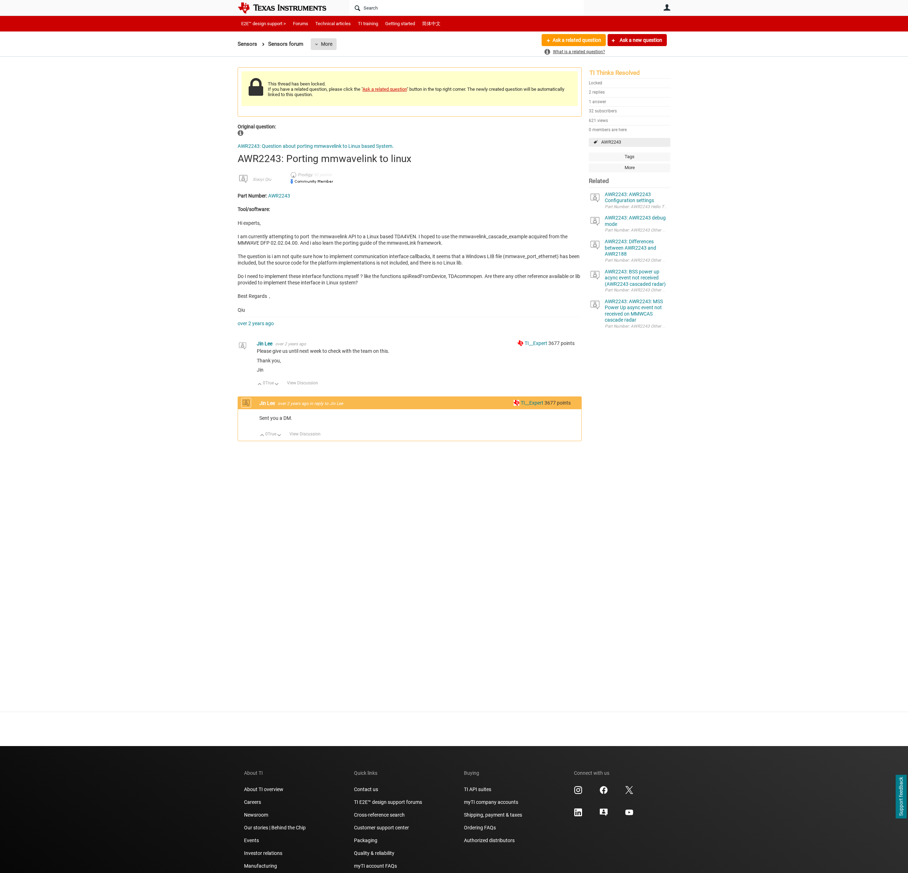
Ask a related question (577, 40)
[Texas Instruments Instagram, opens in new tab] (578, 792)
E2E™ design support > (263, 23)
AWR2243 (611, 142)
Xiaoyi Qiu (262, 179)
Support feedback (901, 796)
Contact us (366, 789)
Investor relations (263, 853)
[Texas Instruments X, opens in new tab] (629, 792)
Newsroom (256, 815)
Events (251, 840)
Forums (300, 23)
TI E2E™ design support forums (388, 802)
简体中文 (431, 23)
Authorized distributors (489, 840)
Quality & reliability (374, 853)
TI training (368, 23)
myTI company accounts (491, 802)
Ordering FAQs (480, 827)
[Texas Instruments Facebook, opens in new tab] (603, 792)
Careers (252, 802)
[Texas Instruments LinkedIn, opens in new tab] (578, 815)
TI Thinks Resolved (614, 72)
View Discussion (302, 382)
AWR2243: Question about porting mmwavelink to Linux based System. (316, 146)
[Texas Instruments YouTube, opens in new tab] (629, 815)
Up (260, 385)
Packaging (365, 840)
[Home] (287, 7)
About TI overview (263, 789)
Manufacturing (260, 866)
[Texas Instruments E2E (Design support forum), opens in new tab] (603, 815)
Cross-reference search (379, 815)
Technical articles (333, 23)
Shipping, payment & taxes (493, 815)
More (326, 44)
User (666, 7)
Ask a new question (640, 40)
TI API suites (477, 789)
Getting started (400, 23)
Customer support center (381, 827)
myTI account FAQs (375, 866)
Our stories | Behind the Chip (275, 827)
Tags (630, 156)
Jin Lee (265, 343)
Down (277, 385)
